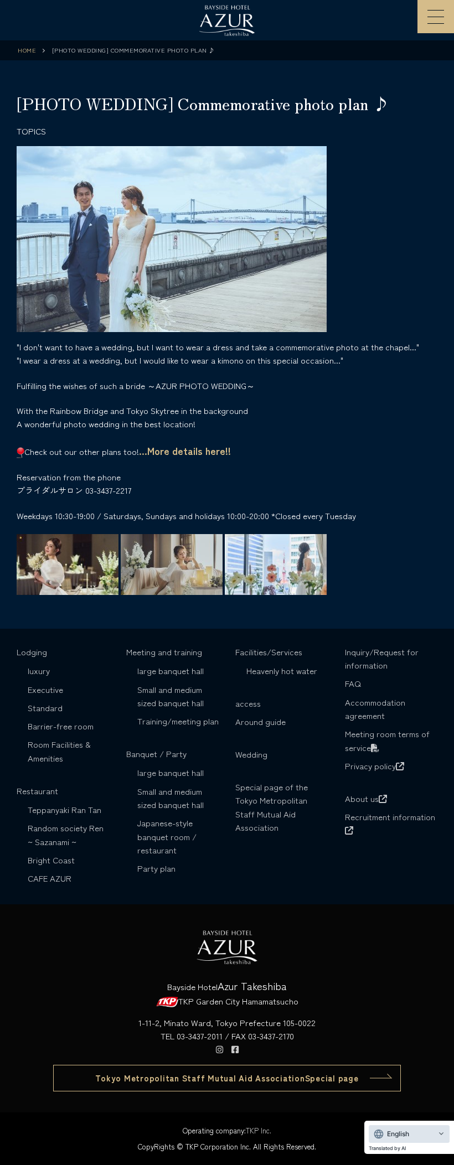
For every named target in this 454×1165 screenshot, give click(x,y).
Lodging (32, 651)
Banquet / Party (156, 753)
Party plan (156, 868)
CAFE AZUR (49, 878)
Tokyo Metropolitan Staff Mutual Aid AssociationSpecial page (226, 1078)
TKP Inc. (258, 1130)
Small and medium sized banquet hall (170, 696)
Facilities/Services (268, 651)
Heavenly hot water (281, 670)
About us (362, 798)
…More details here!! (185, 450)
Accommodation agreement (375, 708)
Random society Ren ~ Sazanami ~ (66, 834)
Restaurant (37, 790)
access (248, 703)
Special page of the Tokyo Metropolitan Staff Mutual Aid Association (271, 807)
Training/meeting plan (178, 721)
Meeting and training (164, 651)
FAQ (353, 683)
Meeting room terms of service (387, 740)
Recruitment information (390, 816)
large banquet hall (170, 670)
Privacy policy (370, 766)
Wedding (251, 754)
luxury (39, 670)
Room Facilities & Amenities (59, 750)
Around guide (260, 721)
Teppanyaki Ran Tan (64, 809)
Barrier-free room (61, 726)
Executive (45, 689)
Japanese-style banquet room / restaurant (167, 836)
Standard (45, 707)
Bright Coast (51, 860)
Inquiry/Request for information (382, 658)
